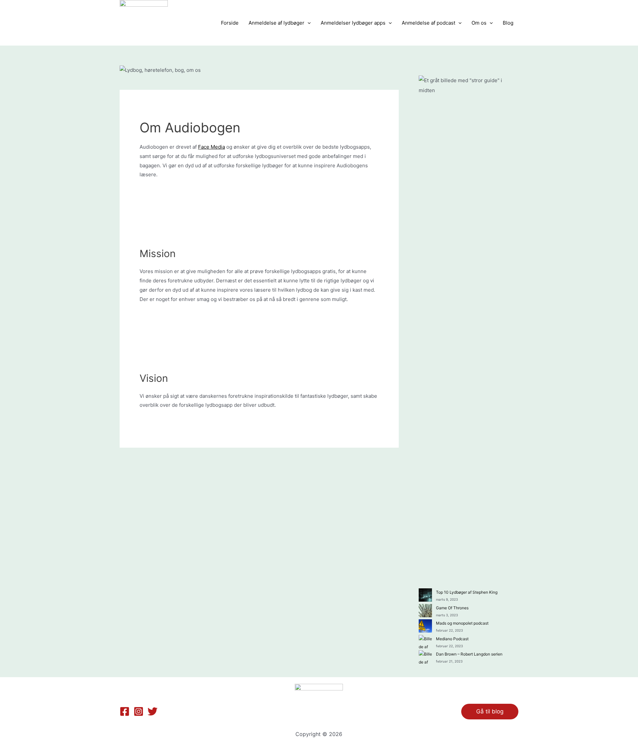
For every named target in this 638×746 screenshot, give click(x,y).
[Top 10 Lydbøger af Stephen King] (425, 595)
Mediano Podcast (452, 638)
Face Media (211, 147)
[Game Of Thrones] (425, 610)
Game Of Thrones (452, 607)
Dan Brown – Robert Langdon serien (469, 654)
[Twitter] (153, 711)
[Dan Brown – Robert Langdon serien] (425, 657)
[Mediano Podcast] (425, 641)
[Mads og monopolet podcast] (425, 626)
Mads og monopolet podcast (462, 623)
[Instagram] (139, 711)
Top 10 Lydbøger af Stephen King (466, 592)
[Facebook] (125, 711)
